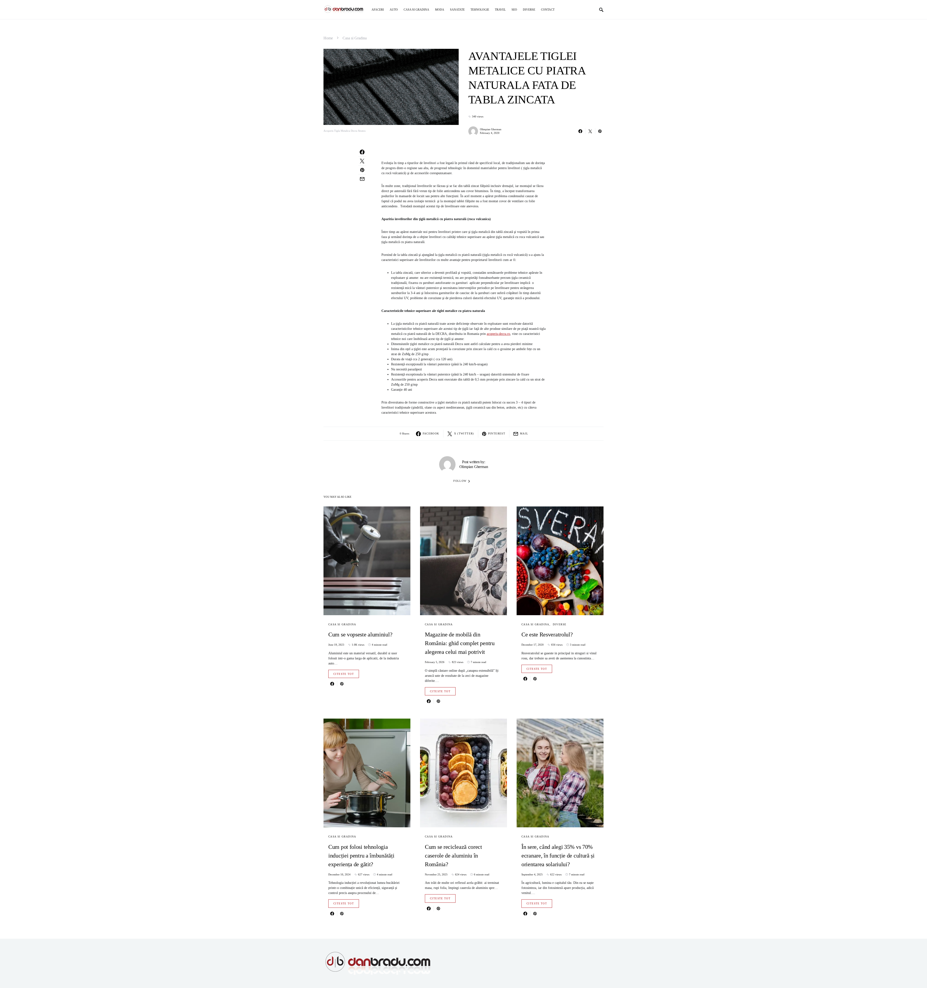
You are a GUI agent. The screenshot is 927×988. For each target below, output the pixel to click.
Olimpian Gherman (490, 129)
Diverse (560, 624)
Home (328, 38)
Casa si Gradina (355, 38)
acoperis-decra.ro (498, 334)
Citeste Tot (343, 673)
